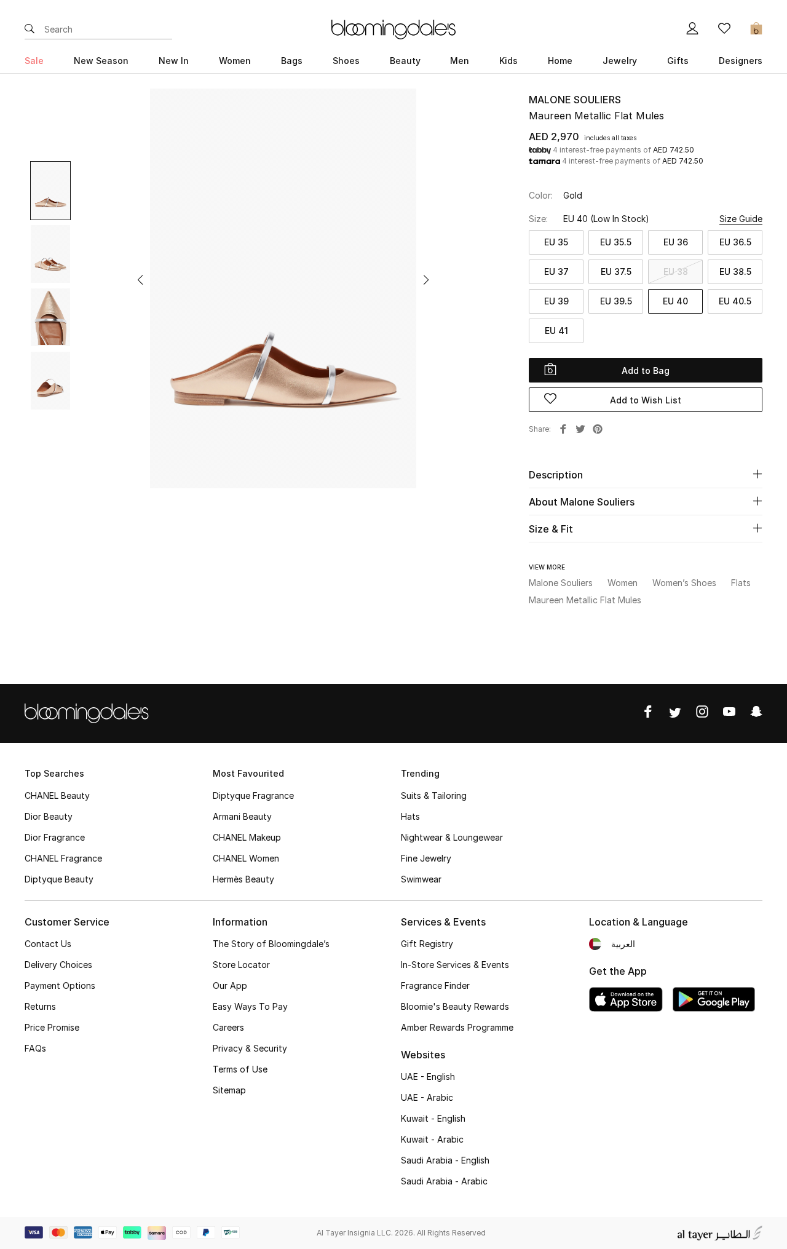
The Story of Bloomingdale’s (271, 943)
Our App (230, 985)
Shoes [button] (346, 60)
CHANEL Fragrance (63, 858)
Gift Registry (427, 943)
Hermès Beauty (243, 879)
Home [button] (560, 60)
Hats (410, 816)
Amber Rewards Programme (457, 1027)
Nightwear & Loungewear (452, 837)
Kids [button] (508, 60)
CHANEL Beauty (57, 795)
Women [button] (235, 60)
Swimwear (421, 879)
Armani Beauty (242, 816)
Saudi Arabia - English (445, 1160)
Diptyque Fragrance (253, 795)
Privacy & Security (250, 1048)
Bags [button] (292, 60)
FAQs (35, 1048)
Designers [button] (740, 60)
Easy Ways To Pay (250, 1006)
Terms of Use (240, 1069)
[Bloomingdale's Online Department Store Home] (393, 28)
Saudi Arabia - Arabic (444, 1181)
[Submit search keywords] (29, 29)
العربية (623, 943)
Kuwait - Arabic (432, 1139)
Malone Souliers (575, 99)
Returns (40, 1006)
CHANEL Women (246, 858)
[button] (140, 280)
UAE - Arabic (427, 1097)
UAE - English (428, 1076)
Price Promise (52, 1027)
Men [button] (459, 60)
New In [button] (174, 60)
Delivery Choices (58, 964)
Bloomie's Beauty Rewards (455, 1006)
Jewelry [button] (620, 60)
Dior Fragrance (55, 837)
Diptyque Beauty (59, 879)
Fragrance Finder (435, 985)
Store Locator (241, 964)
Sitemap (229, 1090)
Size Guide (740, 218)
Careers (228, 1027)
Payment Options (60, 985)
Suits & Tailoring (434, 795)
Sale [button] (34, 60)
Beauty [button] (405, 60)
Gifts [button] (678, 60)
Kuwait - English (433, 1118)
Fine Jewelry (426, 858)
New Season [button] (101, 60)
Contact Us (48, 943)
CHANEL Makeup (247, 837)
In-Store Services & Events (455, 964)
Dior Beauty (49, 816)
